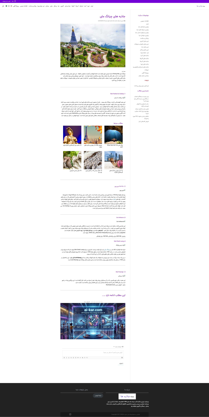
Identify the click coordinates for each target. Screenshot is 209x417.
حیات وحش (68, 6)
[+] (87, 357)
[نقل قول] (78, 358)
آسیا (85, 6)
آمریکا (77, 6)
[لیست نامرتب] (76, 358)
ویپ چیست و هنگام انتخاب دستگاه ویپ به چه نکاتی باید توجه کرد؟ (141, 99)
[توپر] (64, 358)
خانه (13, 1)
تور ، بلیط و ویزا (40, 6)
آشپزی (62, 6)
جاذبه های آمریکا (144, 61)
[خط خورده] (71, 358)
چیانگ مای (107, 250)
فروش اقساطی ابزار (144, 122)
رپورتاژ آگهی (16, 6)
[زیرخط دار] (69, 358)
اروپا (89, 6)
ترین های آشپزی (144, 41)
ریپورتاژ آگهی (145, 73)
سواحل (47, 6)
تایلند (114, 199)
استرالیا (81, 6)
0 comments (101, 21)
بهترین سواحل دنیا (144, 36)
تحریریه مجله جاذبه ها (118, 21)
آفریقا (73, 6)
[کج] (66, 358)
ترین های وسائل (144, 50)
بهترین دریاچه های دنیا (143, 30)
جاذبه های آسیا (108, 21)
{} (84, 357)
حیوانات (147, 70)
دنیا (58, 6)
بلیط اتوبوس (98, 396)
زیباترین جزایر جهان (144, 76)
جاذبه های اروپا (145, 64)
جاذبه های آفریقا (144, 59)
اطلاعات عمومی (24, 6)
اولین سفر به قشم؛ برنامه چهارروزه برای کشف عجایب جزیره (142, 111)
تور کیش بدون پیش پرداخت (141, 86)
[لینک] (82, 358)
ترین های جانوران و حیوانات (141, 44)
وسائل (55, 6)
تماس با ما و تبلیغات (6, 1)
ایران (92, 6)
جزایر (51, 6)
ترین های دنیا (145, 47)
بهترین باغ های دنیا (143, 27)
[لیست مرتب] (73, 358)
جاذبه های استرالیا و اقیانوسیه (141, 67)
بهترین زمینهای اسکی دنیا (142, 33)
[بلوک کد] (80, 358)
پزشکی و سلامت (32, 6)
